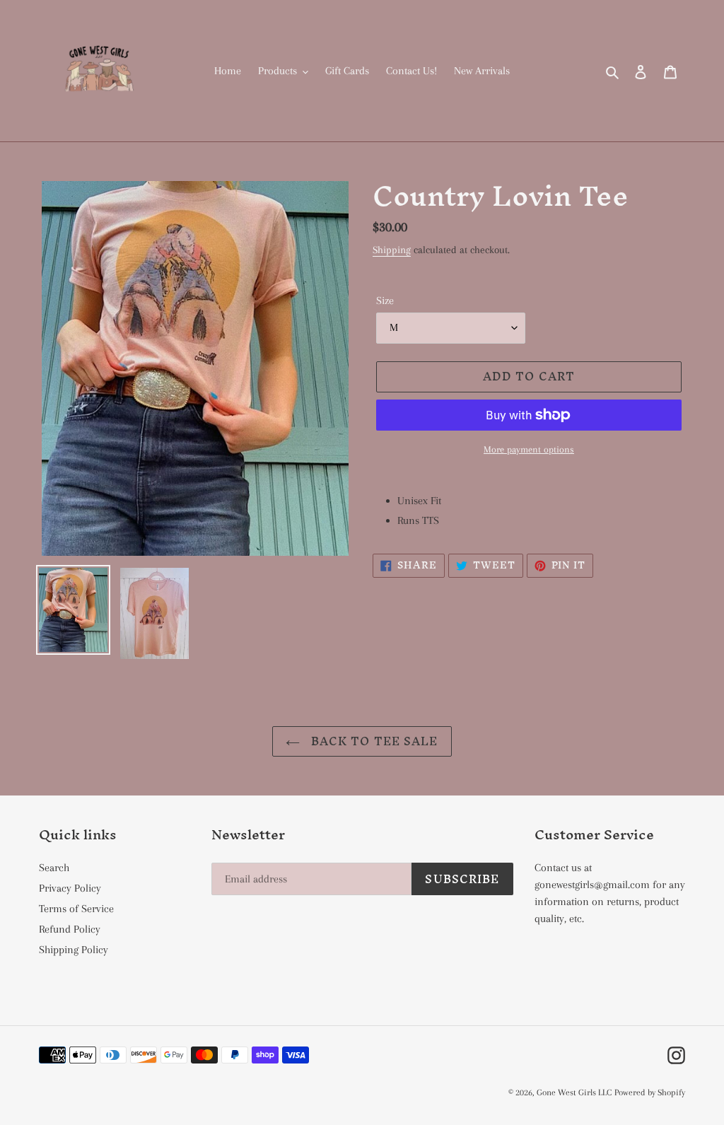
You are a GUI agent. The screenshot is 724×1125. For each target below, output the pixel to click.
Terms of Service (76, 908)
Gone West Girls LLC (574, 1092)
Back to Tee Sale (372, 741)
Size (385, 300)
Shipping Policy (73, 949)
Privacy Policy (70, 888)
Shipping (392, 249)
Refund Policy (69, 929)
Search (54, 867)
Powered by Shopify (649, 1092)
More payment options (529, 449)
